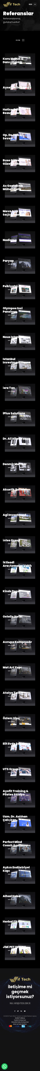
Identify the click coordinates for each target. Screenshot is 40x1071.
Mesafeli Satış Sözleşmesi (20, 1022)
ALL (15, 46)
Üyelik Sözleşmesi (20, 1020)
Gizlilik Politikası (20, 1018)
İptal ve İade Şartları (20, 1024)
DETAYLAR (10, 66)
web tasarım (22, 46)
